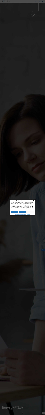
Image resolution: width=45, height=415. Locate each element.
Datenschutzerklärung (18, 214)
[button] (33, 200)
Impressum (28, 214)
